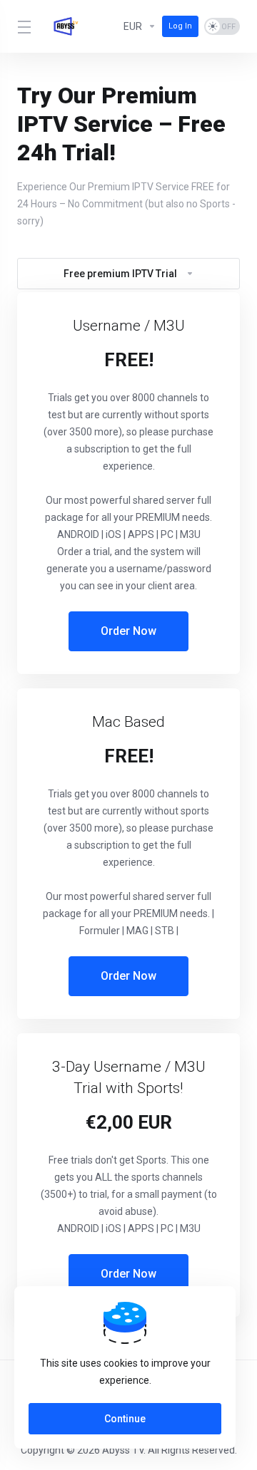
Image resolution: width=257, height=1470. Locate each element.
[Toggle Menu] (22, 26)
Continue (125, 1418)
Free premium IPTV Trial (120, 273)
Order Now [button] (128, 631)
